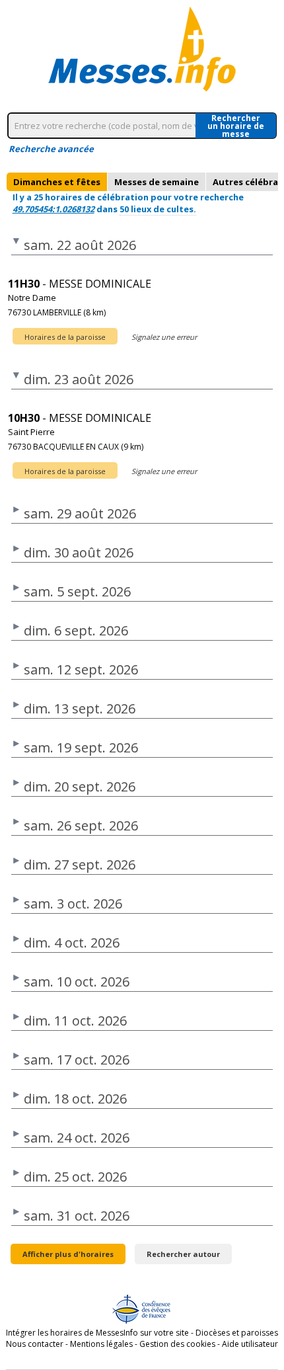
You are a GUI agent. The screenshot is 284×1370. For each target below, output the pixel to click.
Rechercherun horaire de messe (235, 125)
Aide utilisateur (250, 1344)
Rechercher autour (183, 1254)
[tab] (57, 182)
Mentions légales (101, 1344)
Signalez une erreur (164, 337)
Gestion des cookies (177, 1344)
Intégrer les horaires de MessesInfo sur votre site (97, 1332)
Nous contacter (34, 1344)
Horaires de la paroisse (65, 337)
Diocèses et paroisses (236, 1332)
